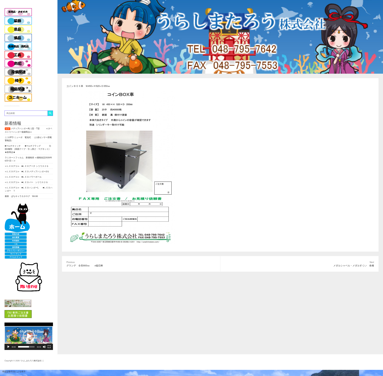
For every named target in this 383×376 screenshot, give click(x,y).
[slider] (26, 347)
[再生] (8, 346)
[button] (29, 336)
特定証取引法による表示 (12, 371)
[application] (28, 336)
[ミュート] (44, 346)
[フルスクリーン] (49, 346)
